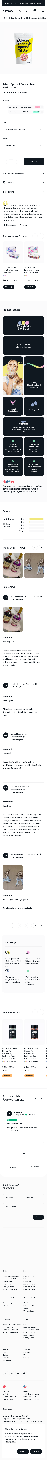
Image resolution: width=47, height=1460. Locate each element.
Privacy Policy (10, 1442)
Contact (27, 1352)
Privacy (26, 1358)
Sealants (27, 1308)
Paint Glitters (8, 1281)
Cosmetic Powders (10, 1330)
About (5, 1350)
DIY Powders (8, 1327)
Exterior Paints (29, 1279)
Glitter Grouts (29, 1306)
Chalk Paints (28, 1281)
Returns (6, 1358)
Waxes (5, 1306)
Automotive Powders (11, 1332)
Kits (25, 1324)
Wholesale (7, 1360)
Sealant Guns (29, 1335)
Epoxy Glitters (8, 1287)
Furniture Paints (30, 1284)
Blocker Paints (29, 1287)
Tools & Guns (29, 1311)
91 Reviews (22, 93)
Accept (23, 1451)
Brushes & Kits (29, 1289)
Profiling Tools (29, 1332)
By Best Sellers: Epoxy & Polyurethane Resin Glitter (28, 18)
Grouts (26, 1303)
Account (27, 1350)
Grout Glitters (8, 1284)
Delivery (6, 1355)
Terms (26, 1355)
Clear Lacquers (9, 1303)
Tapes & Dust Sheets (32, 1330)
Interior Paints (29, 1276)
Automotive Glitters (10, 1289)
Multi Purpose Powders (12, 1324)
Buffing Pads (29, 1338)
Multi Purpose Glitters (11, 1276)
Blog (5, 1352)
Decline (36, 1451)
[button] (5, 48)
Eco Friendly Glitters (11, 1279)
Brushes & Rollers (31, 1327)
